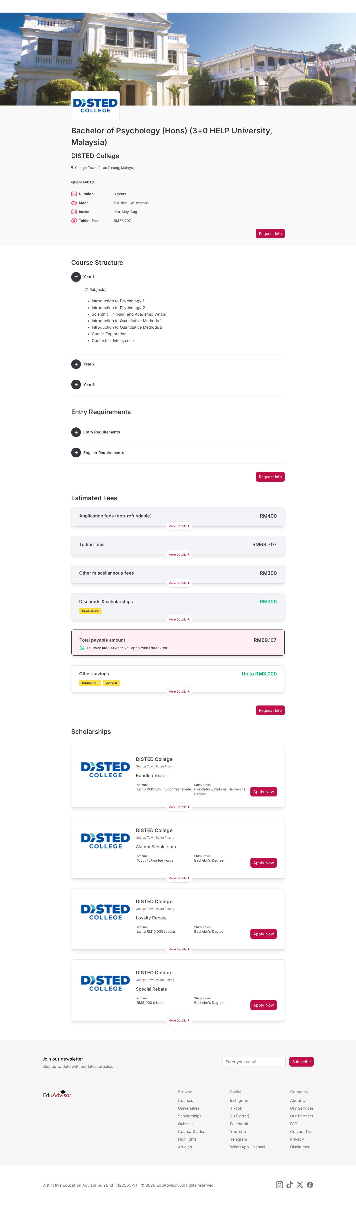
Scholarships (189, 1116)
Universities (188, 1108)
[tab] (178, 277)
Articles (185, 1146)
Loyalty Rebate (151, 917)
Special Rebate (151, 989)
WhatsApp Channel (247, 1146)
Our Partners (301, 1116)
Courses (185, 1100)
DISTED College (95, 155)
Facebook (239, 1123)
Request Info (270, 233)
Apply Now (263, 791)
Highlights (187, 1139)
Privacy (297, 1139)
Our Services (302, 1108)
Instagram (239, 1100)
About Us (298, 1100)
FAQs (294, 1123)
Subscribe (301, 1061)
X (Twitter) (239, 1116)
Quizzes (185, 1123)
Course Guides (191, 1131)
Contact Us (300, 1131)
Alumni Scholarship (156, 846)
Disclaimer (300, 1146)
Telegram (238, 1139)
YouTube (238, 1131)
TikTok (236, 1108)
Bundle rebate (150, 775)
